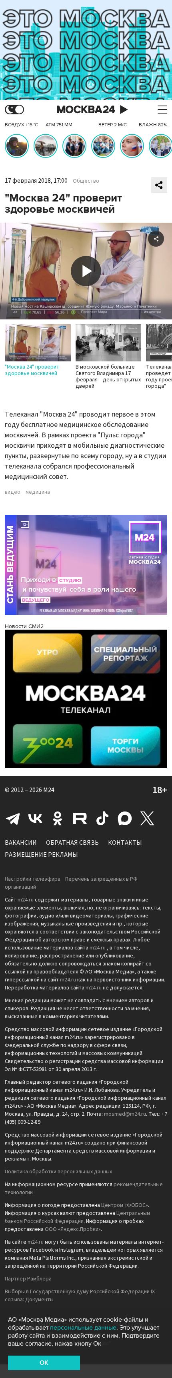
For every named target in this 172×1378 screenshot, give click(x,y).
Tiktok (102, 818)
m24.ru (26, 900)
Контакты (125, 842)
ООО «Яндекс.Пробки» (73, 1229)
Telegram (13, 818)
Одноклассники (58, 818)
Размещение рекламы (41, 854)
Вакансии (21, 842)
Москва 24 (86, 109)
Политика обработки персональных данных (58, 1172)
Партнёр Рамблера (28, 1279)
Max (125, 818)
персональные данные (83, 1328)
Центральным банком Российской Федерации (77, 1217)
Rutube (80, 818)
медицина (38, 492)
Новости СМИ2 (24, 626)
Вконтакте (35, 818)
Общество (86, 181)
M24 (48, 790)
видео (12, 492)
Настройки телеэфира (32, 879)
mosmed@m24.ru (125, 1114)
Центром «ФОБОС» (124, 1205)
